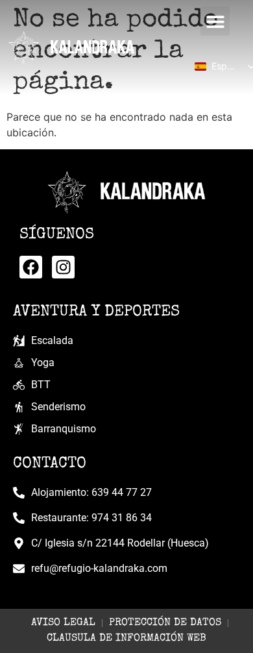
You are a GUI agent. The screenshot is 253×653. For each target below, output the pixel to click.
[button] (215, 21)
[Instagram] (63, 267)
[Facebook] (30, 267)
